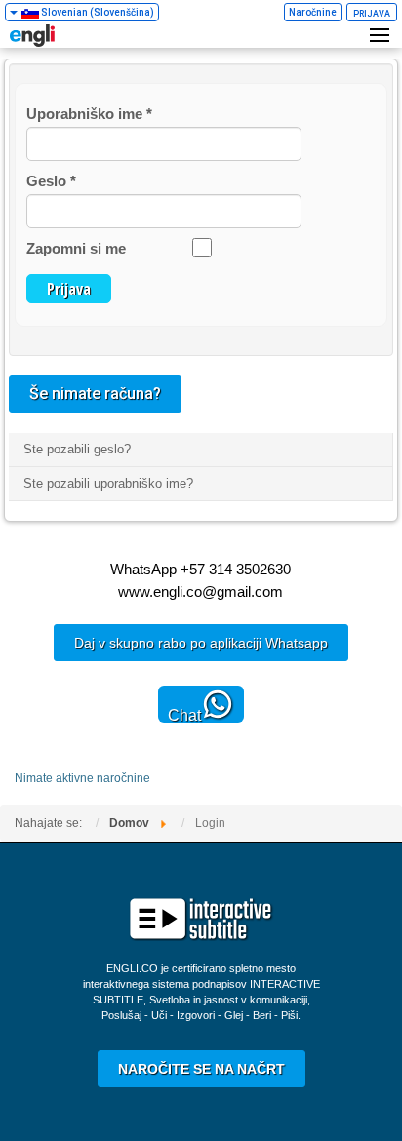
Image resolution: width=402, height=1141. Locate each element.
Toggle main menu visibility (382, 34)
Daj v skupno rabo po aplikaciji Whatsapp (201, 642)
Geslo (51, 181)
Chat (184, 715)
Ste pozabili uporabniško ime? (108, 483)
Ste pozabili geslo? (77, 449)
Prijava (69, 288)
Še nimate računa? (95, 393)
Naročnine (313, 12)
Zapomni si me (76, 248)
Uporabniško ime (89, 113)
